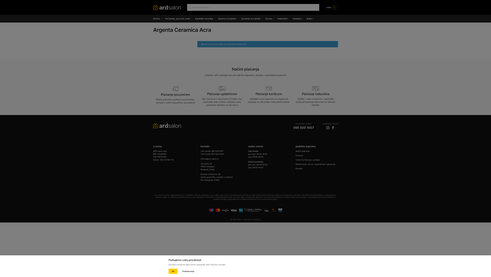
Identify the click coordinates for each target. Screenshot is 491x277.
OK (173, 271)
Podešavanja (188, 271)
